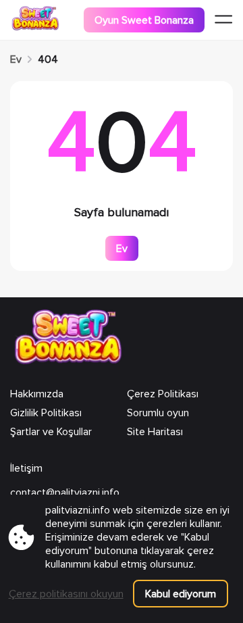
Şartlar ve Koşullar (51, 432)
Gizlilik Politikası (46, 413)
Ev (16, 59)
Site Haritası (155, 432)
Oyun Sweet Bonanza (144, 20)
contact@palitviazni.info (64, 492)
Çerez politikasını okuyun (66, 594)
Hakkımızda (36, 394)
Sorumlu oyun (158, 413)
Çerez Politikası (162, 394)
